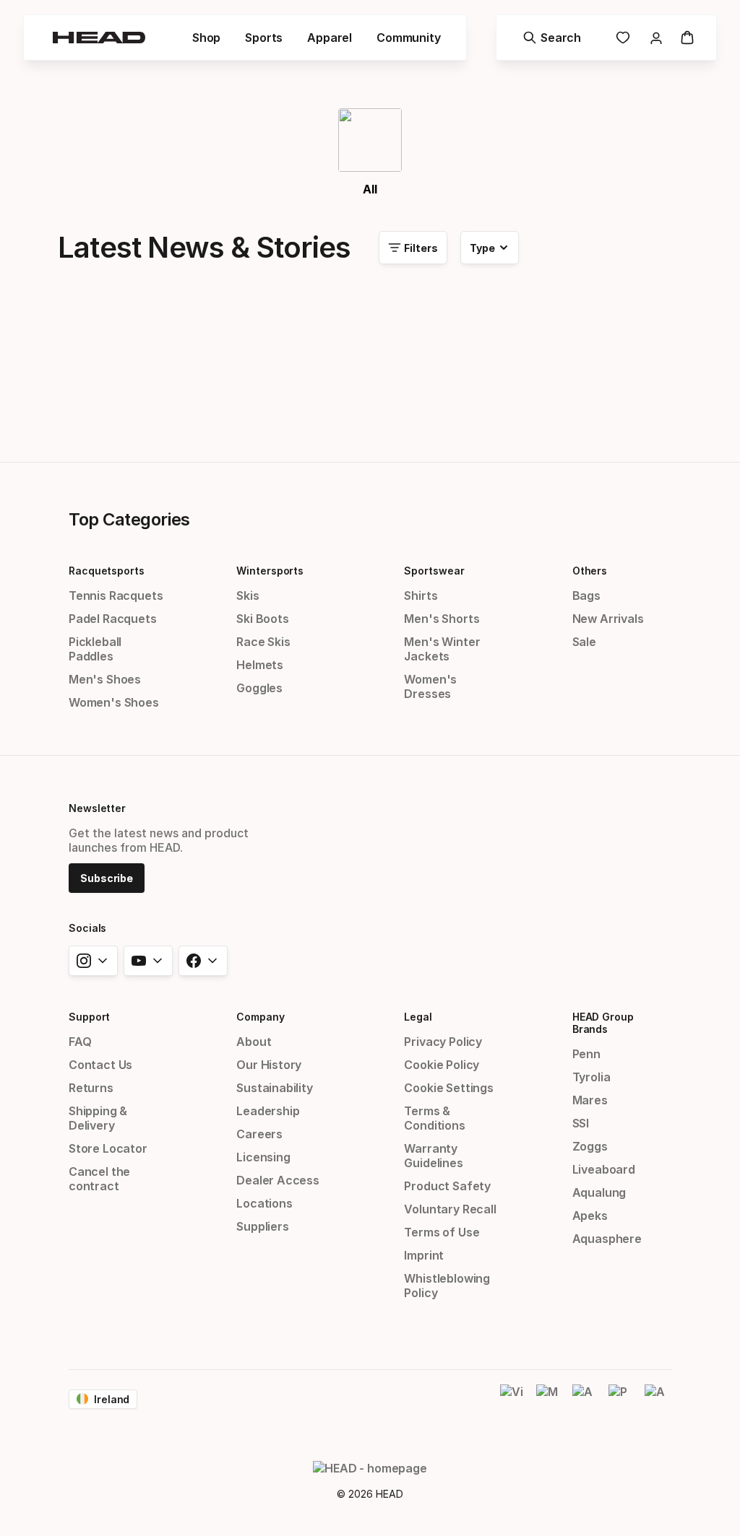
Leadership (267, 1111)
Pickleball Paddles (95, 648)
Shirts (420, 595)
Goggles (259, 688)
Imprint (424, 1255)
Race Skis (263, 641)
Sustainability (274, 1088)
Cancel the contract (99, 1178)
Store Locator (108, 1148)
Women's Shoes (114, 702)
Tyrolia (591, 1077)
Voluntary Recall (450, 1209)
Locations (264, 1203)
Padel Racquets (113, 618)
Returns (91, 1088)
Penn (586, 1054)
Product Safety (447, 1186)
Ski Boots (262, 618)
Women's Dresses (430, 686)
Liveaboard (603, 1169)
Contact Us (100, 1064)
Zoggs (590, 1146)
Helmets (259, 665)
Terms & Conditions (434, 1118)
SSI (580, 1123)
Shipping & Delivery (98, 1118)
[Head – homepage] (99, 37)
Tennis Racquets (116, 595)
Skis (247, 595)
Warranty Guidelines (433, 1155)
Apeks (590, 1215)
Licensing (263, 1157)
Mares (590, 1100)
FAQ (80, 1041)
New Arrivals (608, 618)
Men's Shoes (105, 679)
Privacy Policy (443, 1041)
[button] (206, 37)
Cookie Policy (441, 1064)
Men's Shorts (441, 618)
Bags (586, 595)
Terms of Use (441, 1232)
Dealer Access (277, 1180)
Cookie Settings (448, 1088)
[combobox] (489, 247)
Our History (268, 1064)
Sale (584, 641)
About (253, 1041)
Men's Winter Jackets (442, 648)
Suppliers (262, 1226)
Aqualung (599, 1192)
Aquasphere (607, 1238)
